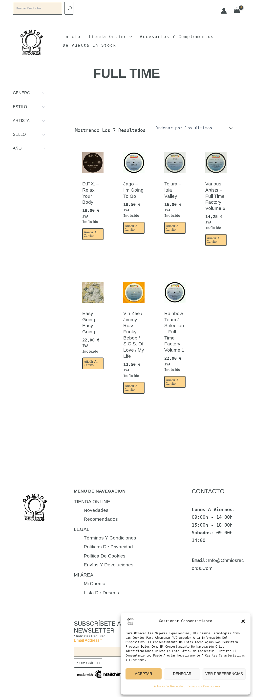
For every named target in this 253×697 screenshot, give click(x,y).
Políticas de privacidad (169, 686)
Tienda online (107, 36)
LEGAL (81, 529)
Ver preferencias (224, 674)
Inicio (72, 36)
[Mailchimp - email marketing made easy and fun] (101, 674)
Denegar (182, 674)
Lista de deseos (101, 592)
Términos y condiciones (203, 686)
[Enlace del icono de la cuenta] (224, 11)
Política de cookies (105, 555)
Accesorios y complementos (177, 36)
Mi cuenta (94, 583)
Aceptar (143, 674)
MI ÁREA (83, 575)
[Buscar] (68, 8)
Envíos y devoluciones (108, 564)
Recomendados (101, 519)
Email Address (88, 640)
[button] (243, 621)
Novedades (96, 510)
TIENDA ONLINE (92, 501)
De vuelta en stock (89, 45)
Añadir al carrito (91, 234)
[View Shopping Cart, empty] (237, 10)
